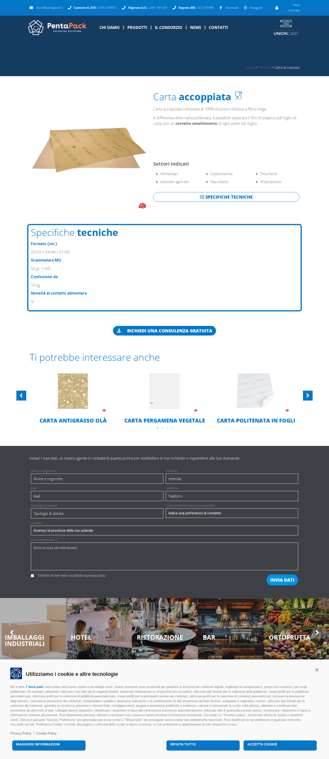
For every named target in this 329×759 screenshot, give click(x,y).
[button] (317, 670)
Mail (35, 488)
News (195, 27)
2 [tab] (162, 428)
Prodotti (137, 27)
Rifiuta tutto (183, 744)
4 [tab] (171, 428)
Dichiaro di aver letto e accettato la (73, 575)
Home (250, 67)
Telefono (172, 488)
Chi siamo (109, 27)
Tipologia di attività (44, 505)
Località (37, 522)
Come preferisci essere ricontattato (190, 505)
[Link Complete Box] (73, 396)
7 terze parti (34, 687)
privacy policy (96, 575)
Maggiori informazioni (38, 744)
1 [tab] (157, 428)
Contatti (218, 27)
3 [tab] (166, 428)
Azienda (172, 470)
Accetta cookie (262, 744)
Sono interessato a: (44, 539)
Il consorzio (168, 27)
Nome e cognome (44, 470)
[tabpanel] (73, 396)
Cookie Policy (46, 733)
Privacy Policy (20, 733)
